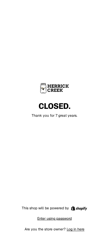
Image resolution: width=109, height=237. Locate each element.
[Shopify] (79, 208)
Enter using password (54, 218)
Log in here (75, 229)
